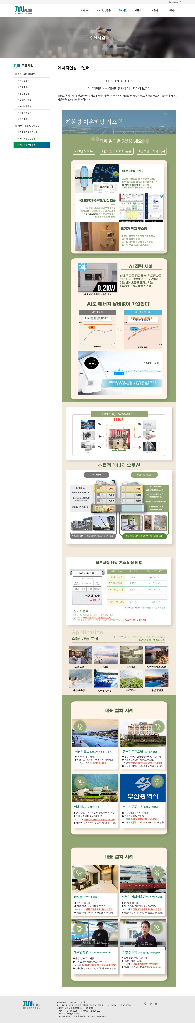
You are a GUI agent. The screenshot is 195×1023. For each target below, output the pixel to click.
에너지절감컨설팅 (28, 138)
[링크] (23, 10)
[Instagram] (145, 1003)
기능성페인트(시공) (27, 74)
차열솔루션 (25, 80)
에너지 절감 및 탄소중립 (29, 125)
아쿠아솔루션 (26, 112)
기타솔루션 (25, 119)
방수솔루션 (25, 93)
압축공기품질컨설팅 (29, 132)
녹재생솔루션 (26, 106)
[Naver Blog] (150, 1003)
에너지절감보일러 (28, 144)
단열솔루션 (25, 87)
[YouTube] (156, 1003)
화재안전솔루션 (27, 100)
